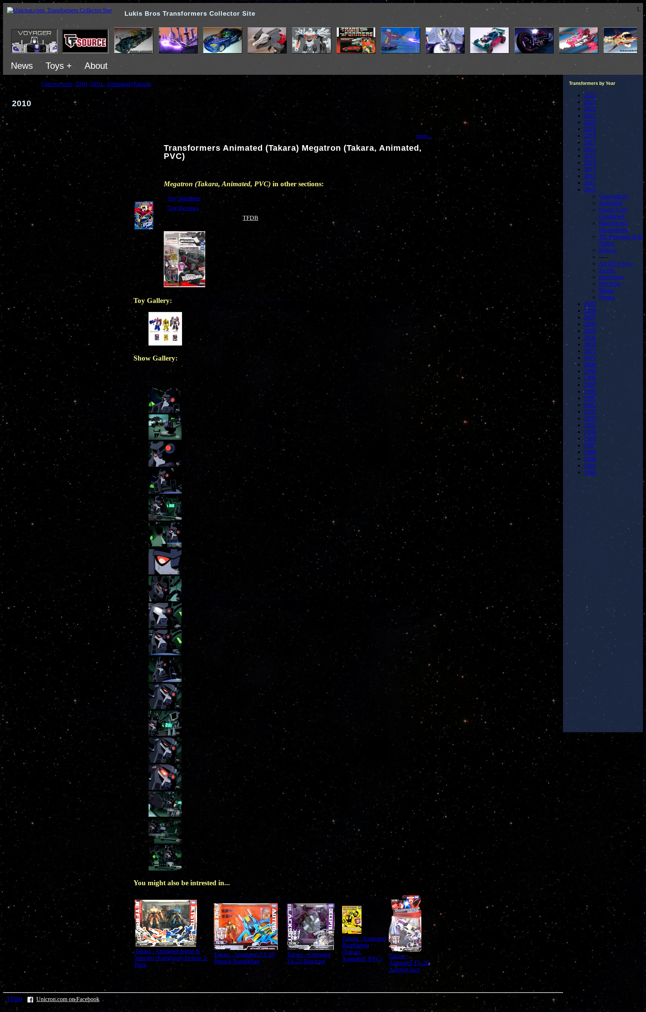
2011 (590, 183)
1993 (590, 411)
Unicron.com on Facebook (67, 999)
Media (606, 290)
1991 (590, 425)
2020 (590, 122)
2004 (590, 337)
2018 (590, 135)
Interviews (611, 277)
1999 (590, 371)
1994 (590, 405)
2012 (590, 176)
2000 (590, 364)
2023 (590, 102)
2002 (590, 351)
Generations (613, 196)
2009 (590, 304)
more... (424, 136)
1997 (590, 384)
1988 (590, 452)
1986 (590, 459)
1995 (590, 398)
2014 (590, 162)
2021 (590, 115)
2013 (590, 169)
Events (607, 270)
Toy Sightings (183, 198)
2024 (590, 95)
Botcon (607, 250)
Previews (610, 283)
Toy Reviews (183, 208)
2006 (590, 324)
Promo (607, 297)
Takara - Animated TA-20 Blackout (308, 958)
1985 (590, 465)
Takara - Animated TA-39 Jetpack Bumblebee (244, 958)
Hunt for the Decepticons (613, 226)
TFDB (250, 218)
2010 (590, 189)
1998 (590, 378)
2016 (590, 149)
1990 (590, 432)
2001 (590, 358)
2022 (590, 108)
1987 (590, 445)
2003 (590, 344)
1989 (590, 438)
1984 (590, 472)
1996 (590, 391)
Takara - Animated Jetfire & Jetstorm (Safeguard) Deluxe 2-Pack (171, 958)
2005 (590, 331)
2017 (590, 142)
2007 (590, 317)
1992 (590, 418)
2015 (590, 156)
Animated (610, 203)
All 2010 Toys (616, 263)
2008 (590, 310)
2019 (590, 129)
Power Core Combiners (613, 213)
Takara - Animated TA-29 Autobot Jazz (409, 963)
